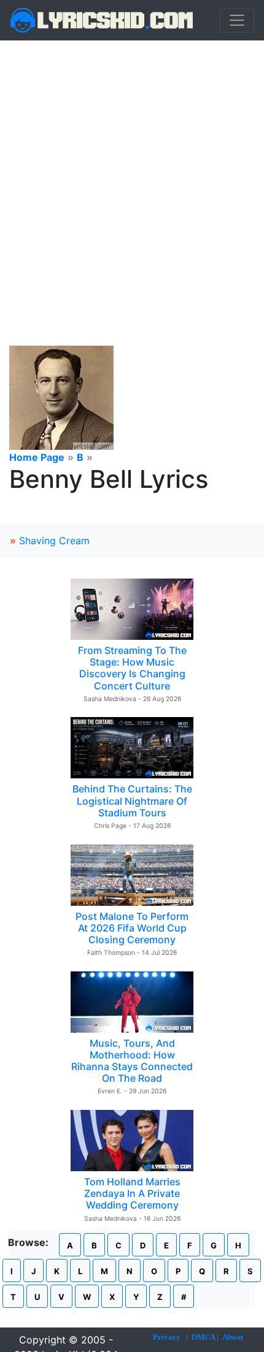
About (232, 1337)
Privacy (167, 1337)
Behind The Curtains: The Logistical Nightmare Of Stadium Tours (132, 800)
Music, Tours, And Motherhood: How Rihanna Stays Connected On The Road (132, 1061)
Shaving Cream (54, 540)
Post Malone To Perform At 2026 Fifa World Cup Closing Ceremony (132, 928)
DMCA (203, 1337)
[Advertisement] (132, 178)
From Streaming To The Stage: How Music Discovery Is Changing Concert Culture (132, 668)
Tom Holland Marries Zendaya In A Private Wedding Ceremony (132, 1193)
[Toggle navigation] (237, 20)
